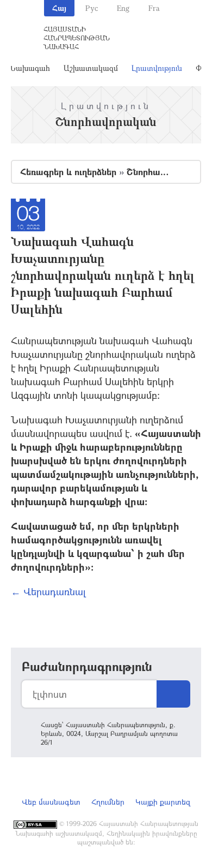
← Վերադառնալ (48, 591)
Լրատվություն (157, 68)
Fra (154, 8)
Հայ (59, 8)
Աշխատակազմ (91, 68)
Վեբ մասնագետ (51, 802)
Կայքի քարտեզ (162, 802)
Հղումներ (107, 802)
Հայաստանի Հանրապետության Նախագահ (76, 38)
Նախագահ (29, 68)
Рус (91, 8)
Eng (123, 8)
